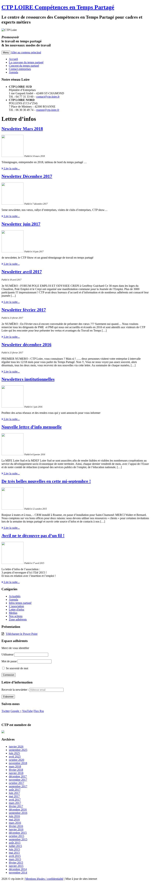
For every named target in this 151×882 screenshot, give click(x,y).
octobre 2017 (16, 783)
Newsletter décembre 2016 (26, 344)
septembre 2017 (18, 786)
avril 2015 (15, 856)
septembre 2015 (18, 839)
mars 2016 (15, 822)
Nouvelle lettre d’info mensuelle (31, 427)
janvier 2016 (16, 829)
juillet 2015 (15, 846)
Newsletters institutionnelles (28, 379)
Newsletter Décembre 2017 (26, 176)
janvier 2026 (16, 746)
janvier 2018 (16, 773)
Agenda (13, 72)
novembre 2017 (18, 779)
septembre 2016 (18, 812)
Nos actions (15, 616)
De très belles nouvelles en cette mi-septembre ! (46, 481)
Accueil (13, 59)
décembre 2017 (18, 776)
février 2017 (16, 806)
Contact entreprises (20, 69)
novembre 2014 (18, 872)
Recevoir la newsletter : (15, 689)
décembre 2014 (18, 869)
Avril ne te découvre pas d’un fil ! (32, 535)
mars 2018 (15, 766)
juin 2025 (14, 753)
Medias (13, 612)
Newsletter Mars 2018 (22, 128)
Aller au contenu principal (26, 52)
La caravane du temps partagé (26, 62)
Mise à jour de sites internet (81, 878)
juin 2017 (14, 793)
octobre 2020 (16, 759)
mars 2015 (15, 859)
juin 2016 (14, 816)
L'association (16, 606)
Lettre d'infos (16, 609)
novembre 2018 (18, 763)
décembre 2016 (18, 809)
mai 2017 (14, 796)
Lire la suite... (11, 168)
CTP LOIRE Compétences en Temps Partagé (57, 7)
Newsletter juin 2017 (20, 224)
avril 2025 (15, 756)
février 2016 (16, 826)
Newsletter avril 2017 (21, 271)
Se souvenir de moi (16, 668)
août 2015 (14, 842)
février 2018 (16, 769)
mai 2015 (14, 852)
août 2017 (14, 789)
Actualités (14, 596)
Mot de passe (9, 661)
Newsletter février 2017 (23, 309)
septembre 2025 (18, 749)
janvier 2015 (16, 865)
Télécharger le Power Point (21, 633)
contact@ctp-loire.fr (47, 96)
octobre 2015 (16, 836)
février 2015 (16, 862)
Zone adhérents (18, 619)
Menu (6, 52)
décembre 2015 (18, 832)
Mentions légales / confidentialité (44, 878)
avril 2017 (15, 799)
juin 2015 (14, 849)
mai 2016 (14, 819)
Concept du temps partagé (24, 65)
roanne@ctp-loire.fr (47, 109)
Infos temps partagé (20, 602)
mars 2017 (15, 802)
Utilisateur (7, 654)
